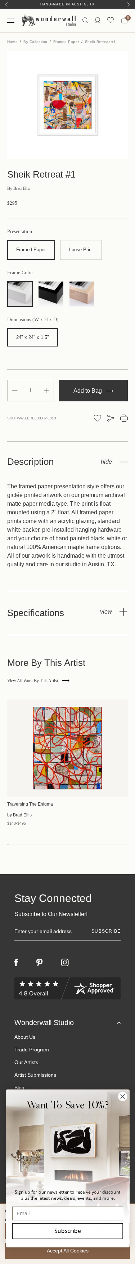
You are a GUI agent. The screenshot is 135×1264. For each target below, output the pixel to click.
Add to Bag (88, 391)
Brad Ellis (18, 188)
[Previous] (6, 4)
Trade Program (31, 1049)
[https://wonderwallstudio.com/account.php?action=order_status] (97, 20)
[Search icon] (85, 20)
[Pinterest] (39, 963)
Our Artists (26, 1062)
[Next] (128, 4)
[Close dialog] (122, 1096)
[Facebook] (16, 962)
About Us (24, 1037)
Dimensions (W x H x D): (33, 320)
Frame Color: (21, 273)
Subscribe (67, 1231)
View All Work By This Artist (32, 680)
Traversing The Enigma (30, 804)
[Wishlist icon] (110, 20)
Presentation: (20, 232)
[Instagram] (65, 963)
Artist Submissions (35, 1075)
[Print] (124, 418)
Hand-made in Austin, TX (67, 4)
